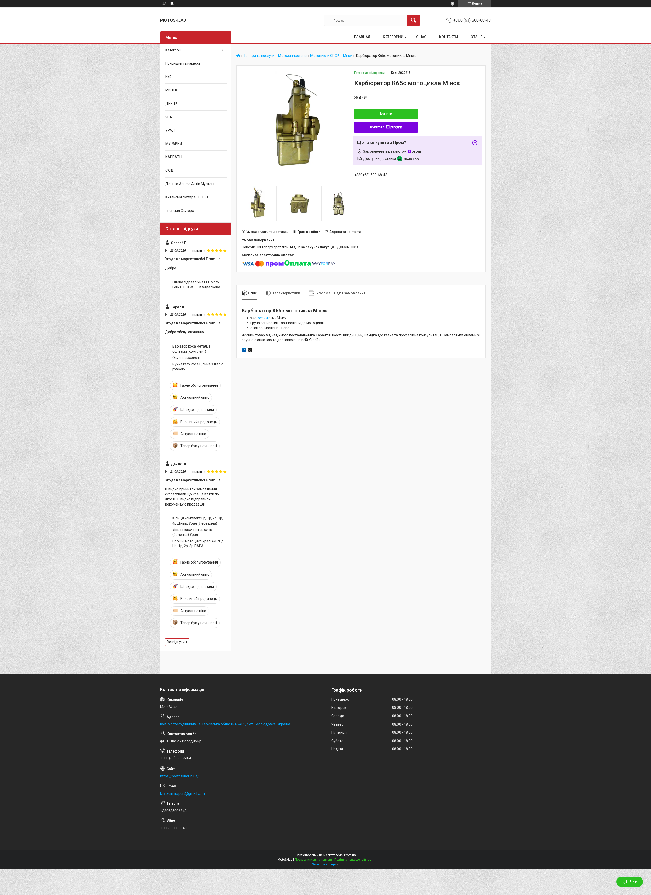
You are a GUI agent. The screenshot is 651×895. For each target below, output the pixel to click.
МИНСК (171, 90)
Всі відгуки (176, 642)
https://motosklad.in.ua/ (179, 776)
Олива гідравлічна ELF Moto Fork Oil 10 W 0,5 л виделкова (196, 284)
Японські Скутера (179, 211)
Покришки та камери (182, 63)
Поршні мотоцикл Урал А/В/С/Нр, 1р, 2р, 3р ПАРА (197, 543)
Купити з (377, 127)
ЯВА (168, 117)
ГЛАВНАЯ (362, 37)
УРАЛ (170, 130)
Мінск (347, 56)
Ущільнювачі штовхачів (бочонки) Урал (192, 532)
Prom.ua (350, 855)
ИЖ (168, 77)
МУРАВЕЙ (173, 144)
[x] (250, 351)
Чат (633, 882)
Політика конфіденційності (353, 859)
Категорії (173, 50)
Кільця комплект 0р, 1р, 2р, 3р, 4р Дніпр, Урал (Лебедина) (197, 520)
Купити (386, 114)
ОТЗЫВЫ (478, 37)
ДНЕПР (171, 104)
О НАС (421, 37)
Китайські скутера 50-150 (186, 197)
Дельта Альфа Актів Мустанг (190, 184)
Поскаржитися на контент (313, 859)
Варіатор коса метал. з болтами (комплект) (191, 348)
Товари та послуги (259, 56)
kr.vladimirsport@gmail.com (182, 793)
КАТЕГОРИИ (393, 37)
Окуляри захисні (186, 358)
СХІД (169, 170)
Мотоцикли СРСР (324, 56)
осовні (263, 318)
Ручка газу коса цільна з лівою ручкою (198, 366)
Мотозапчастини (292, 56)
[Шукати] (413, 20)
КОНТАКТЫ (448, 37)
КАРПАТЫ (173, 157)
